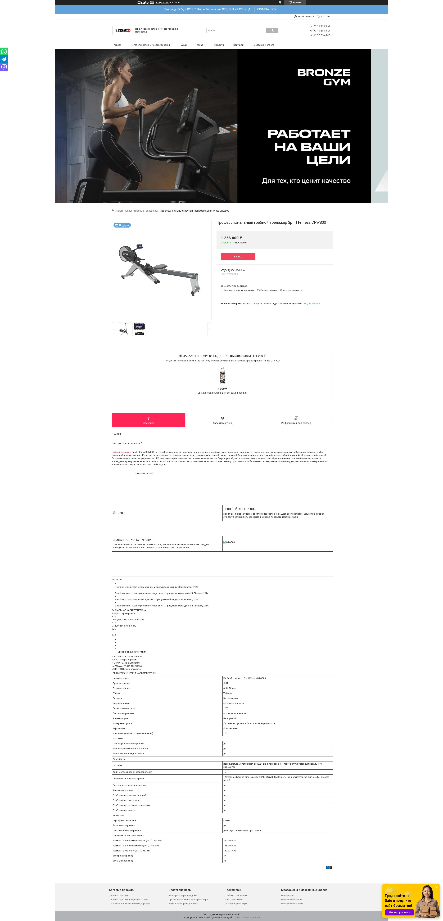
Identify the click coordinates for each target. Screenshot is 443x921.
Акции (184, 45)
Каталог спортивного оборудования (150, 45)
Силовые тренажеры (236, 903)
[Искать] (272, 30)
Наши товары (124, 210)
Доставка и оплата (264, 45)
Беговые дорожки (118, 895)
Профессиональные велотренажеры (188, 899)
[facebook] (327, 868)
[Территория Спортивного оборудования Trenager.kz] (122, 30)
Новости (219, 45)
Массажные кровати (292, 903)
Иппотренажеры (234, 899)
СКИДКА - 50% (267, 9)
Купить (238, 256)
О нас (200, 45)
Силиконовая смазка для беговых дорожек (222, 392)
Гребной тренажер (121, 452)
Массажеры (287, 895)
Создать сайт (162, 2)
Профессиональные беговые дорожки (129, 903)
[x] (330, 868)
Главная (117, 45)
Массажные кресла (291, 899)
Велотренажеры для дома (183, 895)
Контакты (238, 45)
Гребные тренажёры (146, 210)
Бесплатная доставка (235, 286)
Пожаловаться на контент (248, 917)
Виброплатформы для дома (183, 903)
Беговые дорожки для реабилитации (128, 899)
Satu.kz (236, 914)
